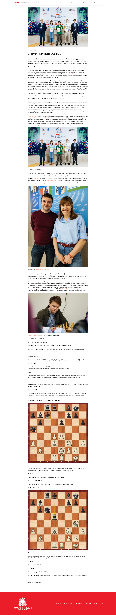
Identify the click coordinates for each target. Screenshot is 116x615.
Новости (85, 2)
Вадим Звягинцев (55, 95)
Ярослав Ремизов (72, 73)
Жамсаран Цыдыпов (75, 176)
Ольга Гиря (37, 118)
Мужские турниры (65, 2)
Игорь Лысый (45, 118)
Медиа (91, 2)
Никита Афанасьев (45, 183)
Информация (97, 2)
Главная (56, 2)
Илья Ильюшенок (51, 180)
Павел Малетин (32, 116)
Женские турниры (76, 2)
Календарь (68, 603)
